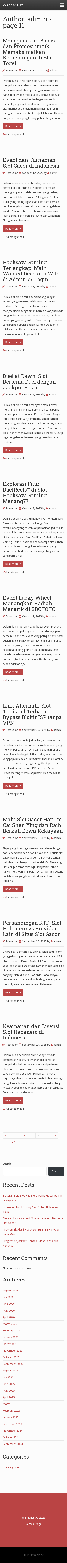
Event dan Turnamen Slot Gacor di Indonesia (31, 162)
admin (53, 70)
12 (46, 1135)
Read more (12, 126)
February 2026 (11, 1330)
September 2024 (13, 1444)
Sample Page (34, 1524)
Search (7, 1163)
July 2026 (8, 1297)
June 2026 (9, 1303)
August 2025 (10, 1370)
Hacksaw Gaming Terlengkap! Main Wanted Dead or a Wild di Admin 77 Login (31, 271)
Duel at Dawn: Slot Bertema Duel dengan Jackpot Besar (29, 382)
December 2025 (12, 1344)
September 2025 (13, 1364)
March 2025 (10, 1404)
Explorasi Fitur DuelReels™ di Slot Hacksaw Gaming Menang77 (25, 492)
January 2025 (10, 1417)
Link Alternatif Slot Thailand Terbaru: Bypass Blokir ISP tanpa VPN (32, 714)
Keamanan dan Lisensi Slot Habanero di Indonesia (31, 1032)
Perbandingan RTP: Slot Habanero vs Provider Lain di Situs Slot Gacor (32, 928)
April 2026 (9, 1317)
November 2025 (12, 1350)
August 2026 (10, 1290)
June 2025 (9, 1384)
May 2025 (9, 1390)
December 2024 (12, 1424)
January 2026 (10, 1337)
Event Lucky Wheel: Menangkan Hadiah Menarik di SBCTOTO (29, 603)
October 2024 (11, 1437)
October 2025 (11, 1357)
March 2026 (10, 1324)
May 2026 (9, 1310)
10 (31, 1135)
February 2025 (11, 1410)
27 (13, 1141)
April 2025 (9, 1397)
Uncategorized (15, 134)
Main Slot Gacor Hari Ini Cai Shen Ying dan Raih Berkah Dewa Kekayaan (33, 825)
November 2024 (12, 1430)
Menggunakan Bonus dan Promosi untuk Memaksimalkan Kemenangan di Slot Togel (29, 52)
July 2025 (8, 1377)
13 (54, 1135)
